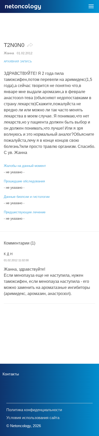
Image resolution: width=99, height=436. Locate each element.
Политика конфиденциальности (34, 410)
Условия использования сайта (32, 417)
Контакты (11, 374)
